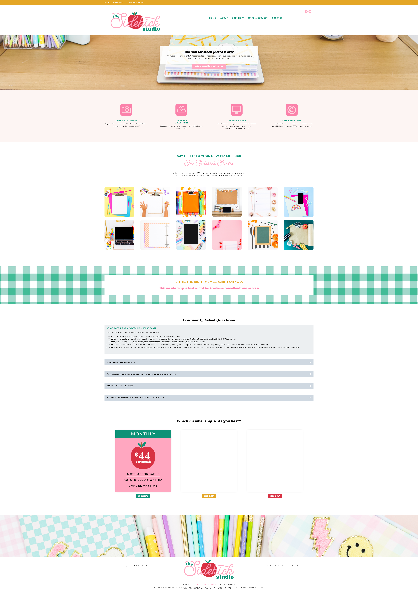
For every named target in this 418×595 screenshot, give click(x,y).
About (224, 18)
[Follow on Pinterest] (306, 11)
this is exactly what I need (209, 66)
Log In (107, 2)
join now (143, 496)
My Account (117, 2)
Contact (277, 18)
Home (212, 18)
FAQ (125, 566)
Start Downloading (135, 2)
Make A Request (258, 18)
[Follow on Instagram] (309, 11)
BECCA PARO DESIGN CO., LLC (207, 584)
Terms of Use (140, 566)
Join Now (238, 18)
